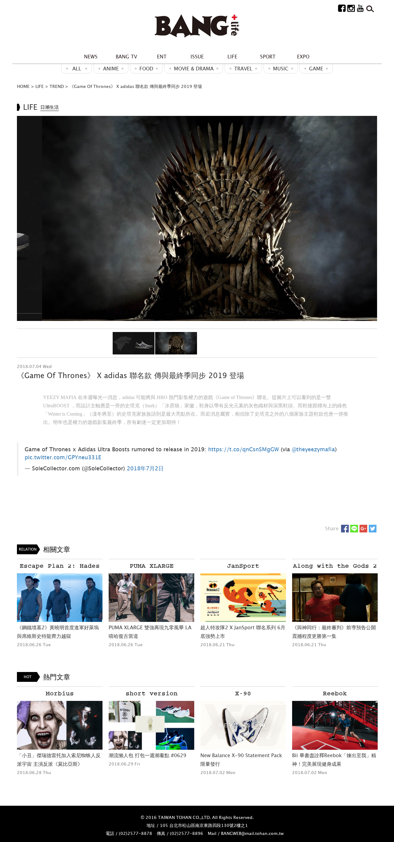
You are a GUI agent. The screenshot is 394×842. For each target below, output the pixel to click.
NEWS (91, 56)
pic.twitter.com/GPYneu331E (63, 457)
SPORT (267, 56)
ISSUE (197, 56)
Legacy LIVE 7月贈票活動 (320, 755)
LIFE (232, 56)
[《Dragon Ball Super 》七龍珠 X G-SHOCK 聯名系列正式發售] (335, 605)
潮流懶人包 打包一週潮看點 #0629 (55, 755)
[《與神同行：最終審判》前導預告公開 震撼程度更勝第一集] (243, 597)
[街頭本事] (197, 26)
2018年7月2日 (145, 468)
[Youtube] (360, 8)
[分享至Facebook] (345, 528)
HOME (23, 86)
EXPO (303, 56)
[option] (197, 218)
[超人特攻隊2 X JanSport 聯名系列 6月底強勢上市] (151, 597)
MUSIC (280, 68)
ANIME (111, 68)
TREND (57, 86)
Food (146, 68)
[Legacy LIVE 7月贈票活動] (335, 725)
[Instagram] (351, 8)
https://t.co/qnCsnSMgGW (243, 449)
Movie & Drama (194, 68)
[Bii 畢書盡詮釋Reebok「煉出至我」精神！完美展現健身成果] (243, 725)
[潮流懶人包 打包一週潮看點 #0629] (60, 725)
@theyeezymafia (313, 449)
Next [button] (369, 218)
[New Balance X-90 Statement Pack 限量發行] (151, 725)
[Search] (369, 8)
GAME (316, 68)
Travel (243, 68)
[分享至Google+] (363, 528)
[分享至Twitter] (372, 528)
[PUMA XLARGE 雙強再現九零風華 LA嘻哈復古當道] (60, 597)
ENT (162, 56)
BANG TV (126, 56)
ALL (76, 68)
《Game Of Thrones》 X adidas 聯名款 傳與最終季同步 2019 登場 (136, 86)
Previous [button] (25, 218)
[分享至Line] (354, 528)
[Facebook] (342, 8)
